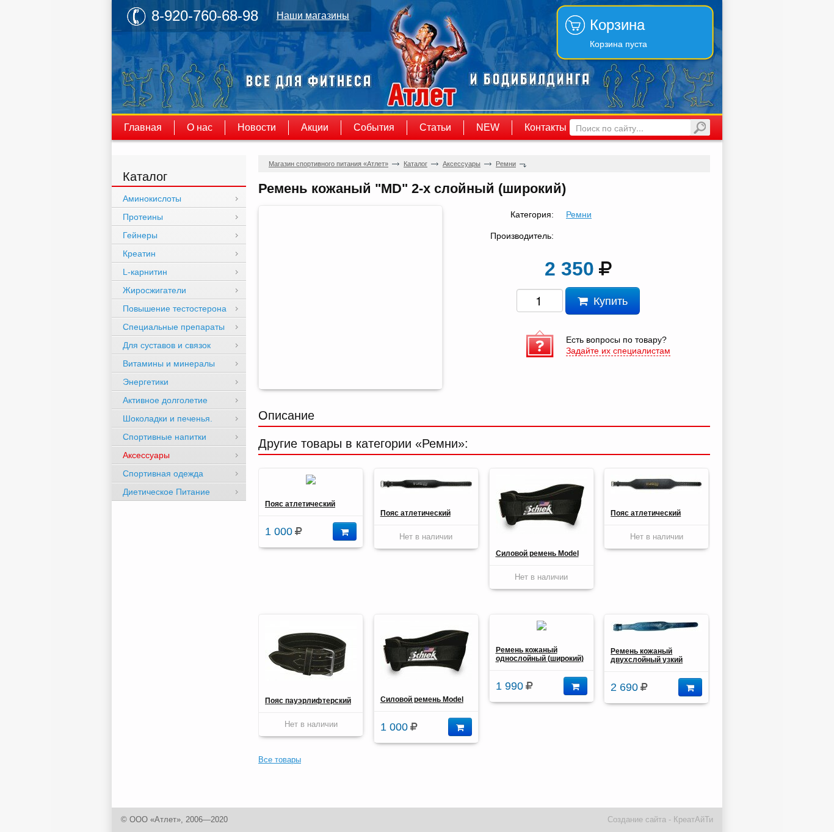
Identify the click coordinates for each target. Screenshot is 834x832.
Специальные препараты (174, 327)
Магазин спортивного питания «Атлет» (423, 57)
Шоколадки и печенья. (167, 418)
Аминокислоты (152, 198)
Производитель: (522, 236)
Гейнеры (140, 235)
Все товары (279, 759)
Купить (607, 300)
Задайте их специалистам (618, 351)
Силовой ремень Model (537, 553)
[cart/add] (345, 531)
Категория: (532, 214)
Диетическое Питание (166, 492)
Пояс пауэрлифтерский (308, 700)
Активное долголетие (165, 400)
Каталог (415, 163)
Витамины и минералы (169, 363)
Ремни (506, 163)
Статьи (435, 127)
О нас (199, 127)
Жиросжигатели (154, 290)
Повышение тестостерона (175, 308)
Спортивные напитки (164, 437)
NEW (487, 127)
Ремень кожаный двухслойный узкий (647, 655)
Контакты (545, 127)
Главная (143, 127)
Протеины (143, 217)
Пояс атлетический (300, 504)
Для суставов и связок (167, 345)
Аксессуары (461, 163)
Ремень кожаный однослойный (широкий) (540, 654)
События (374, 127)
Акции (314, 127)
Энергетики (146, 382)
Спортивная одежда (163, 473)
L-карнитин (145, 272)
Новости (257, 127)
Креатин (139, 253)
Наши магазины (313, 15)
